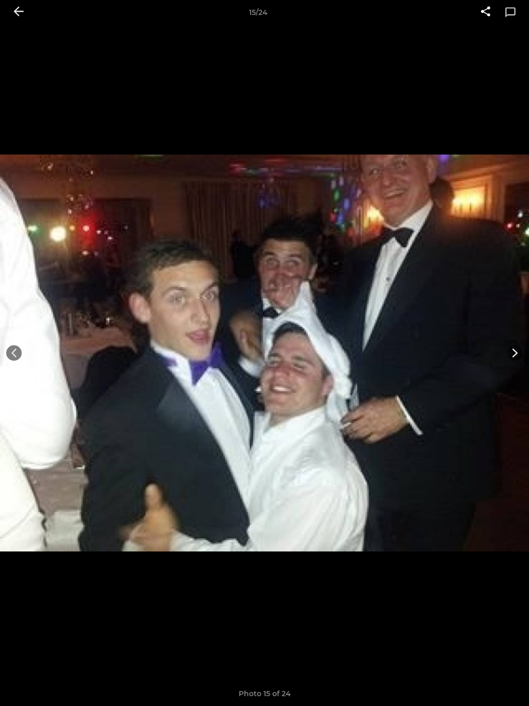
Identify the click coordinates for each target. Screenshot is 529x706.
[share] (485, 12)
